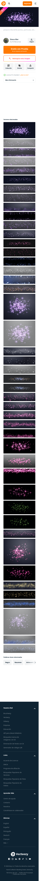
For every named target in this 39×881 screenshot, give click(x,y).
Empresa (6, 724)
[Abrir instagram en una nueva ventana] (12, 861)
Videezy (6, 720)
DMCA (5, 764)
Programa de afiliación (11, 768)
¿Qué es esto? (24, 75)
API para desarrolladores (12, 732)
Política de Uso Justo (18, 878)
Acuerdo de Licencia (10, 760)
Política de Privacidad (25, 877)
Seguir (32, 42)
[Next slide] (30, 661)
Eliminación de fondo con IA (13, 743)
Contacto (6, 804)
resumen (18, 662)
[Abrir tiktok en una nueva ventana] (22, 861)
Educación (7, 728)
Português (7, 833)
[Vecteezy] (3, 3)
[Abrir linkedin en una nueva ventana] (15, 861)
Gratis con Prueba (19, 49)
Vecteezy (6, 716)
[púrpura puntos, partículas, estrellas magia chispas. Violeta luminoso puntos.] (19, 151)
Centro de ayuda (9, 800)
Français (6, 841)
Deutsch (6, 837)
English (6, 825)
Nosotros (6, 808)
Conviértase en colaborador (13, 812)
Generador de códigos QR (12, 747)
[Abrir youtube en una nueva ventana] (29, 861)
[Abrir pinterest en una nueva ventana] (19, 861)
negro (7, 662)
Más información (10, 79)
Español (6, 829)
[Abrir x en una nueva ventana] (26, 861)
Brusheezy (7, 712)
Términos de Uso (11, 877)
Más (4, 845)
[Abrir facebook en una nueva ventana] (8, 861)
